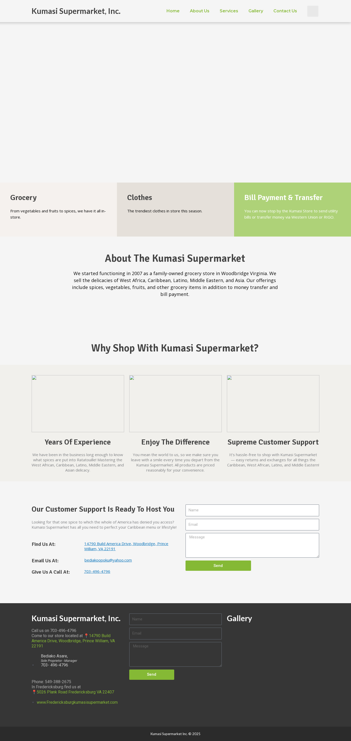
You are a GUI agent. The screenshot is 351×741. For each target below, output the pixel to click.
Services (229, 10)
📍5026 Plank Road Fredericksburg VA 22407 (73, 692)
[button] (312, 11)
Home (173, 10)
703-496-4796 (97, 571)
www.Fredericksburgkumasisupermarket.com (77, 702)
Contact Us (285, 10)
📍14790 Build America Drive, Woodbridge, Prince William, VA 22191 (73, 640)
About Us (199, 10)
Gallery (255, 10)
